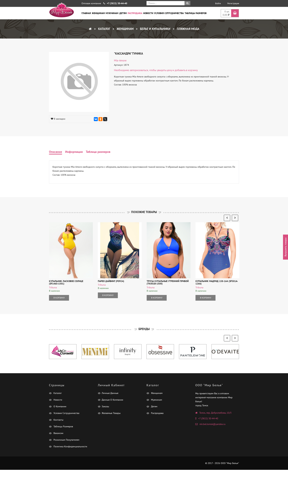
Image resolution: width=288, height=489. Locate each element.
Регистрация (233, 3)
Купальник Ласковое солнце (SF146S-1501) (66, 282)
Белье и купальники (154, 29)
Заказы (105, 406)
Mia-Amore (120, 60)
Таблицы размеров (195, 13)
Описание (55, 152)
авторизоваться (139, 70)
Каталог (103, 29)
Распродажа (135, 13)
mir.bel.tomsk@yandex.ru (213, 424)
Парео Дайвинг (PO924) (111, 281)
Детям (123, 13)
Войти (218, 3)
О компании (59, 406)
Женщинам (98, 13)
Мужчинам (112, 13)
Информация (74, 152)
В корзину (59, 297)
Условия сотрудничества (169, 13)
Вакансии (58, 433)
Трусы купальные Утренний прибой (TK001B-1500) (168, 282)
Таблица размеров (98, 152)
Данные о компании (112, 399)
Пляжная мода (187, 29)
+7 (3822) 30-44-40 (208, 418)
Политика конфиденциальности (70, 446)
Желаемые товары (111, 413)
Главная (86, 13)
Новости (148, 13)
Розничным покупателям (66, 439)
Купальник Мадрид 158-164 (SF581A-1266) (217, 282)
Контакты (58, 419)
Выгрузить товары (285, 247)
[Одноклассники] (100, 119)
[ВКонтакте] (96, 119)
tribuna (53, 287)
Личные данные (110, 393)
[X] (105, 119)
